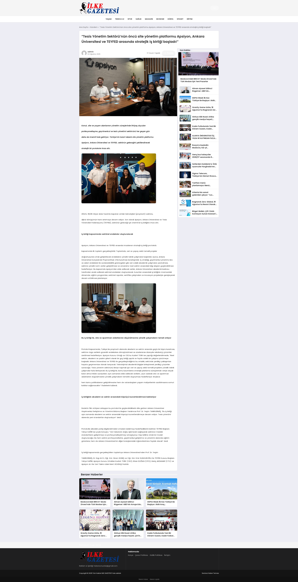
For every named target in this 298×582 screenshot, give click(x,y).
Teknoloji (119, 19)
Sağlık (138, 19)
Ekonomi (160, 19)
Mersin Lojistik (154, 579)
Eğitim (189, 19)
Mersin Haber (143, 579)
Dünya (170, 19)
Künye (130, 555)
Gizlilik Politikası (156, 555)
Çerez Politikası (141, 555)
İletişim (167, 555)
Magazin (149, 19)
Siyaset (180, 19)
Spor (130, 19)
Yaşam (109, 19)
